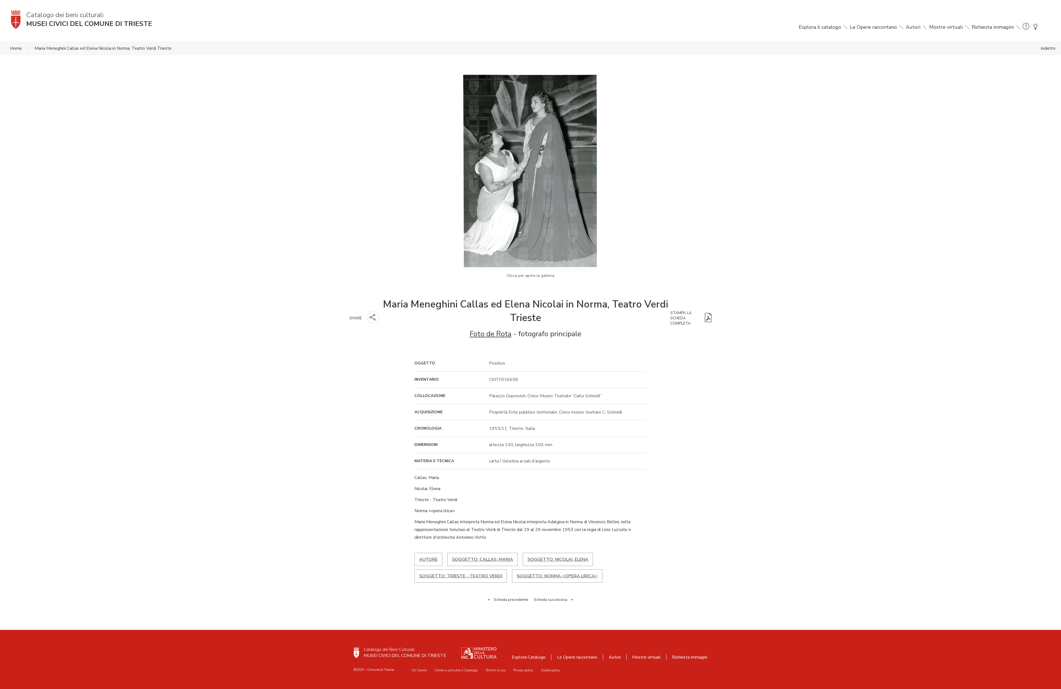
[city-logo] (356, 652)
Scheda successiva (550, 599)
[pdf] (708, 318)
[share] (373, 317)
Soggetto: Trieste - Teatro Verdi (460, 576)
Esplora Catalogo (529, 657)
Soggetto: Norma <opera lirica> (557, 576)
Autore (428, 559)
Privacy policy (523, 670)
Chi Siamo (419, 670)
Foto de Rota (490, 334)
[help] (1026, 27)
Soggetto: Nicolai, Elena (557, 559)
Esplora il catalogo (820, 27)
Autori (913, 27)
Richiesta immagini (993, 27)
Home (16, 48)
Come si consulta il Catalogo (456, 670)
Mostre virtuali (946, 27)
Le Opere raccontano (873, 27)
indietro (1048, 48)
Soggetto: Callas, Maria (482, 559)
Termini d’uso (495, 670)
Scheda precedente (511, 599)
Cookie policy (550, 670)
